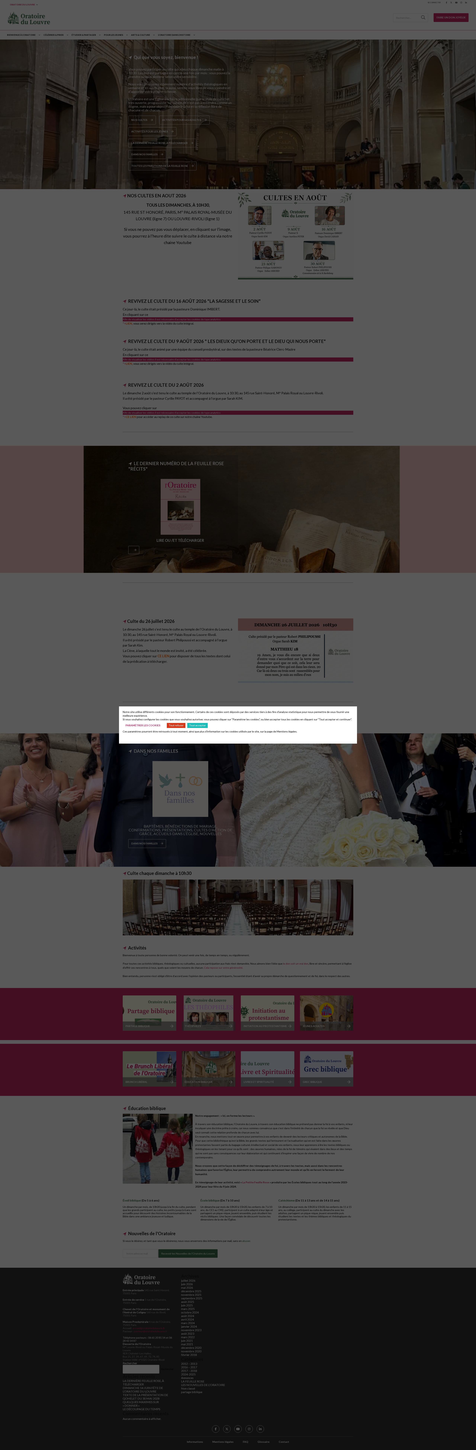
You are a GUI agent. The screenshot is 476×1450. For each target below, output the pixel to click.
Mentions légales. (287, 731)
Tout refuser (176, 725)
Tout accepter (197, 725)
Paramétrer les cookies (143, 725)
